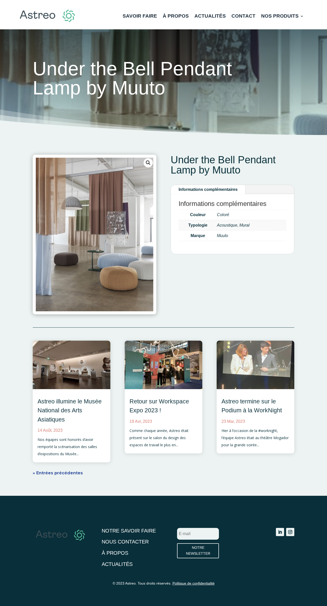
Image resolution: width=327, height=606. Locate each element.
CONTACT (243, 16)
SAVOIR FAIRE (140, 16)
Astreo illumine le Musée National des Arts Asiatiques (70, 410)
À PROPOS (176, 16)
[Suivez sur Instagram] (290, 532)
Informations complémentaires (208, 189)
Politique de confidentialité (193, 583)
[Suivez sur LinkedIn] (280, 532)
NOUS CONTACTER (125, 542)
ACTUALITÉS (210, 16)
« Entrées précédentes (58, 473)
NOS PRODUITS (280, 16)
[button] (148, 162)
